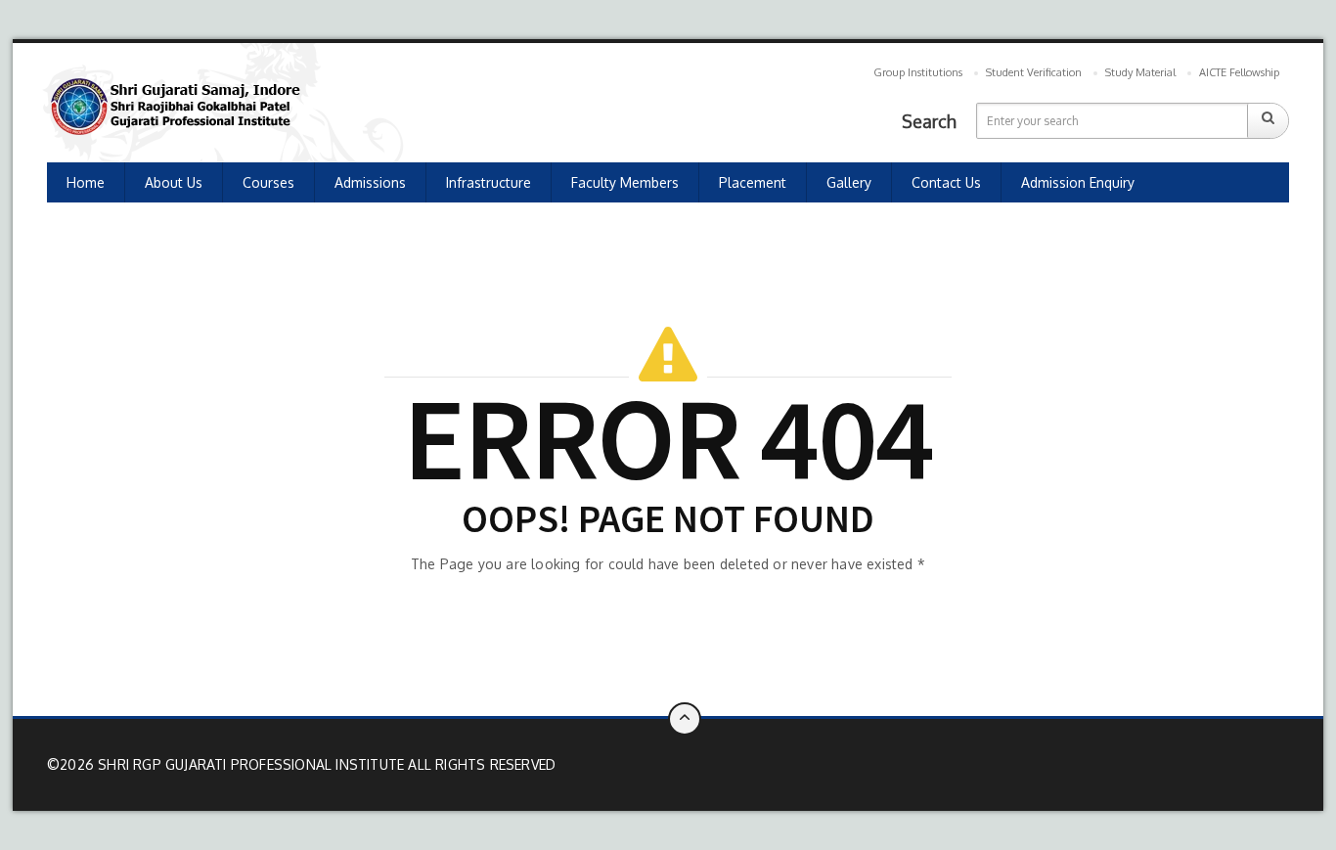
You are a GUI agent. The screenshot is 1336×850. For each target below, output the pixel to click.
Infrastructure (488, 182)
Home (86, 182)
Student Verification (1034, 72)
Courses (268, 182)
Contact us (946, 182)
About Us (173, 182)
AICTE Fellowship (1239, 72)
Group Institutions (917, 72)
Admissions (370, 182)
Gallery (848, 182)
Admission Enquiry (1078, 182)
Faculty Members (625, 182)
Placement (752, 182)
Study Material (1140, 72)
